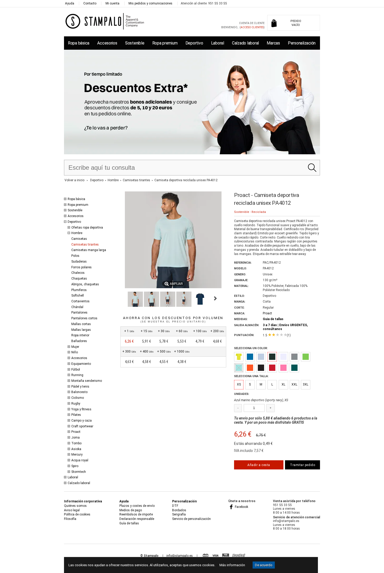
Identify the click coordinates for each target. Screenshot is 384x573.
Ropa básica (78, 43)
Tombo (76, 443)
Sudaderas (79, 261)
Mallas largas (81, 330)
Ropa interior (80, 335)
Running (77, 375)
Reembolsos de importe (136, 514)
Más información (232, 565)
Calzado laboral (245, 43)
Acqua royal (79, 460)
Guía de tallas (129, 523)
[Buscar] (312, 168)
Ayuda (69, 3)
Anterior (122, 298)
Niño (74, 352)
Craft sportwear (82, 426)
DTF (175, 506)
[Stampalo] (104, 21)
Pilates (76, 415)
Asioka (76, 449)
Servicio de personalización (191, 519)
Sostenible (134, 43)
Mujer (75, 347)
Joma (75, 437)
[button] (135, 299)
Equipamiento (81, 364)
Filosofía (70, 519)
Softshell (77, 295)
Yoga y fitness (81, 409)
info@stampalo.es (179, 556)
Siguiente (215, 298)
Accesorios (107, 43)
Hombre (76, 233)
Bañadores (79, 341)
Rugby (75, 403)
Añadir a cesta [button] (258, 465)
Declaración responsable (136, 519)
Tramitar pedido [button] (302, 465)
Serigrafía (179, 514)
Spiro (74, 466)
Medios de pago (130, 510)
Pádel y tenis (80, 386)
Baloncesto (79, 392)
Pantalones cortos (84, 318)
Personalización (302, 43)
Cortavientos (80, 301)
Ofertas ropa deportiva (87, 227)
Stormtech (78, 472)
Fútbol (75, 369)
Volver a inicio (74, 180)
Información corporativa (83, 501)
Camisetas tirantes (85, 244)
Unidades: (241, 394)
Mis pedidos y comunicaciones (150, 3)
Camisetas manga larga (88, 250)
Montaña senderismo (86, 381)
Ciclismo (77, 398)
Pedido (295, 23)
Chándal (77, 307)
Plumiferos (79, 290)
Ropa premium (165, 43)
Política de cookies (77, 514)
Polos (75, 256)
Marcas (273, 43)
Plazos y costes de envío (137, 506)
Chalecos (78, 273)
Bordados (179, 510)
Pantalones (79, 312)
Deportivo (194, 43)
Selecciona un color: (251, 348)
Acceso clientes (252, 27)
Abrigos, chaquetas (85, 284)
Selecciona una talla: (251, 376)
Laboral (217, 43)
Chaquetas (79, 278)
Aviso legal (72, 510)
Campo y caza (81, 420)
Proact (75, 432)
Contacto (89, 3)
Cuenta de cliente (252, 23)
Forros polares (81, 267)
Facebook (241, 507)
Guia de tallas (273, 319)
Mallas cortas (81, 324)
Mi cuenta (112, 3)
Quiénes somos (75, 506)
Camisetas (79, 239)
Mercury (77, 454)
